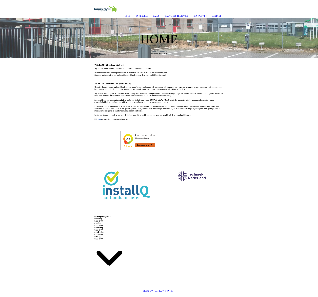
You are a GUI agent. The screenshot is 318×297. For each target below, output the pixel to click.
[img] (159, 38)
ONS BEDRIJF (142, 16)
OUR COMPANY (157, 291)
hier (99, 119)
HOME (146, 291)
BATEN (156, 16)
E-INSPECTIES (200, 16)
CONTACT (170, 291)
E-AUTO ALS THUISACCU (177, 16)
